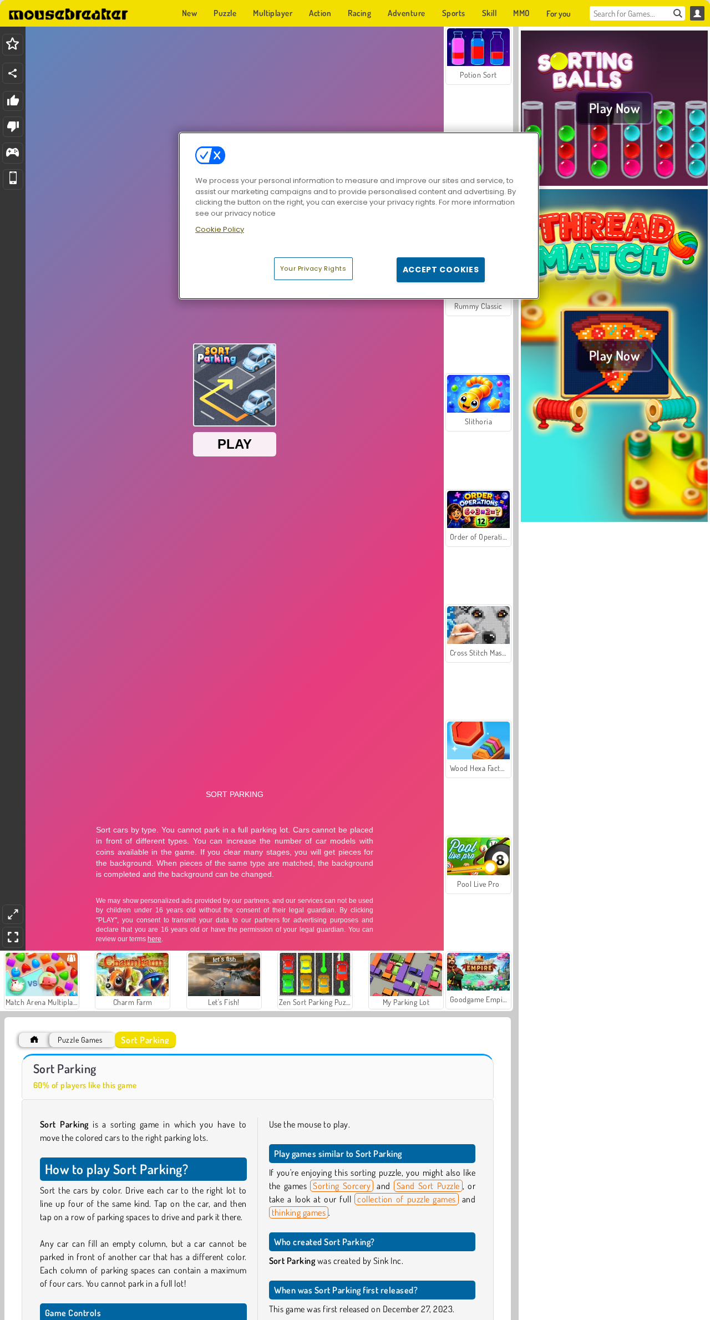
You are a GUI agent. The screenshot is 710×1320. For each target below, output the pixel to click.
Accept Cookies (441, 269)
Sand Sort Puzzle (428, 1185)
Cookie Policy (219, 229)
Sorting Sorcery (342, 1185)
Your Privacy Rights (313, 268)
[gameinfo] (12, 153)
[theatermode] (12, 914)
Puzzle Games (80, 1039)
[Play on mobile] (13, 179)
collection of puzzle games (406, 1199)
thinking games (299, 1212)
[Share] (12, 73)
